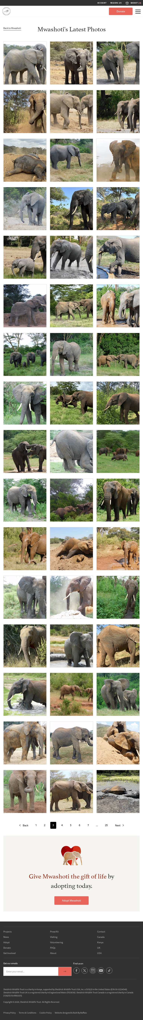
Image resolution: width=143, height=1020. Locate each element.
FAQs (52, 948)
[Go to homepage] (6, 11)
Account (102, 3)
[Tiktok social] (109, 973)
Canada (100, 937)
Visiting (53, 937)
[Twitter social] (84, 973)
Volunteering (56, 942)
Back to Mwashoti (12, 28)
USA (99, 953)
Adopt (6, 942)
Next (117, 825)
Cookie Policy (45, 1012)
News (6, 937)
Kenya (100, 942)
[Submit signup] (64, 971)
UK (98, 948)
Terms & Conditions (27, 1012)
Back (25, 825)
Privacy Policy (9, 1012)
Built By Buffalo (80, 1012)
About (53, 953)
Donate (121, 11)
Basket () (136, 3)
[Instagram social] (93, 973)
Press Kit (54, 931)
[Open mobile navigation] (138, 12)
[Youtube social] (101, 973)
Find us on (78, 963)
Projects (7, 931)
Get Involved (9, 953)
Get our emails (10, 963)
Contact (101, 931)
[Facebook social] (76, 973)
